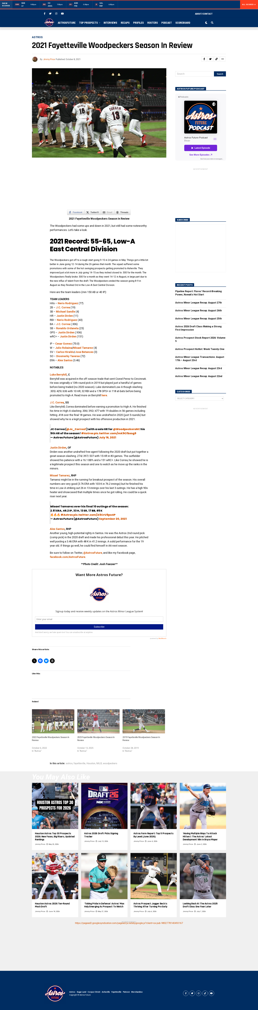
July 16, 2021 (107, 437)
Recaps (125, 22)
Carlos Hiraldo (65, 352)
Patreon (126, 992)
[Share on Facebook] (204, 59)
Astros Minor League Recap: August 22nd (198, 376)
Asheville (106, 992)
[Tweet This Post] (210, 59)
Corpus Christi (94, 992)
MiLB (99, 763)
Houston (90, 763)
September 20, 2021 (113, 519)
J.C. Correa (63, 307)
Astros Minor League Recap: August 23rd (198, 368)
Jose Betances (84, 352)
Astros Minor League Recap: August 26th (198, 310)
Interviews (110, 22)
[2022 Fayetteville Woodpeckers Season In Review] (53, 721)
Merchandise (137, 992)
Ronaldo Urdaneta (67, 328)
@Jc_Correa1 (76, 429)
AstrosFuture (67, 22)
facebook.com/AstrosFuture (67, 556)
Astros (72, 992)
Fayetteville (116, 992)
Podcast (166, 22)
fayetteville (79, 763)
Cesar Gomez (63, 343)
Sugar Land (81, 992)
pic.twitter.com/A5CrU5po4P (94, 515)
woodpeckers (110, 763)
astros (69, 763)
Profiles (138, 22)
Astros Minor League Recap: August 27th (198, 302)
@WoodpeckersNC (126, 429)
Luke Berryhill (58, 374)
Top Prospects (88, 22)
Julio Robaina (63, 347)
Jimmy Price (49, 59)
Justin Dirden (64, 315)
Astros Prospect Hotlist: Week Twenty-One (199, 349)
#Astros (87, 433)
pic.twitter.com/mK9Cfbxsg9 (115, 433)
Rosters (152, 22)
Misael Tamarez (83, 347)
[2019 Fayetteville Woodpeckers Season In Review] (144, 721)
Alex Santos (57, 528)
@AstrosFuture (92, 552)
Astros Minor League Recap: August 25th (198, 318)
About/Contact (204, 13)
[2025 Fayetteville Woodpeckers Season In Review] (98, 721)
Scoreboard (182, 22)
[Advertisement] (99, 185)
